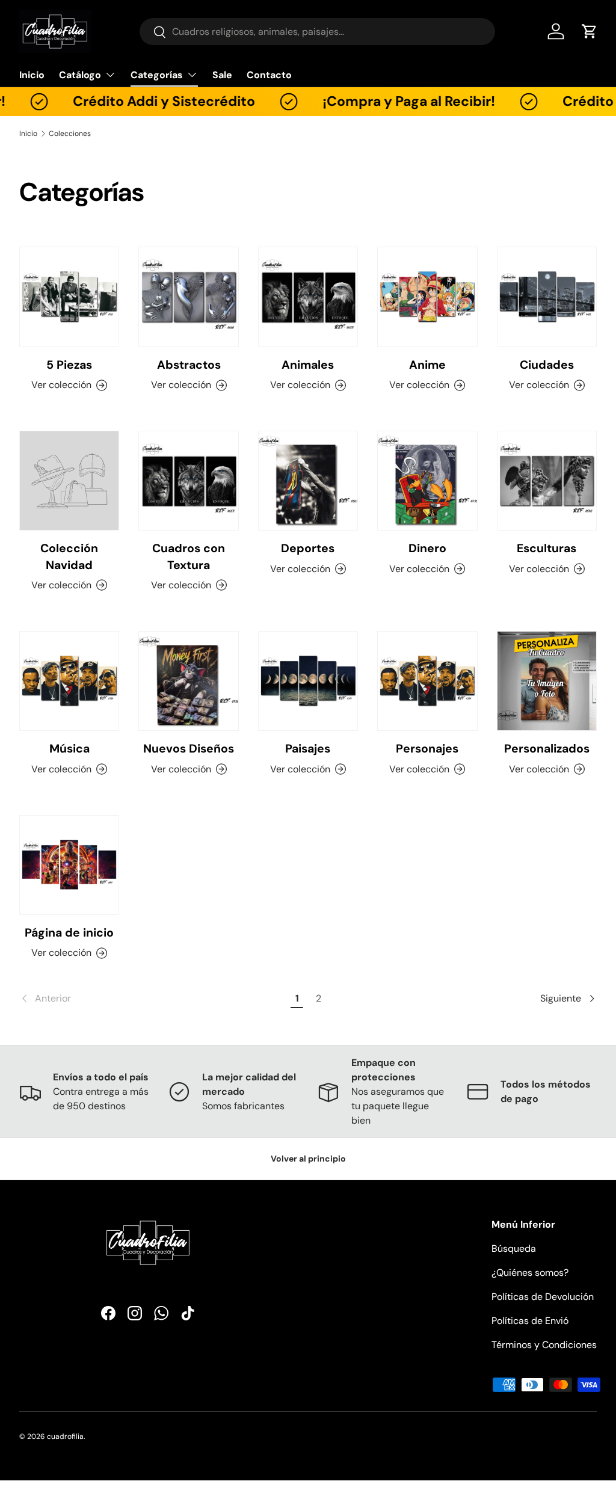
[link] (153, 998)
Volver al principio (308, 1158)
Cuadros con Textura (188, 556)
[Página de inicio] (69, 865)
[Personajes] (427, 681)
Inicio (32, 75)
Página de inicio (69, 932)
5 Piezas (69, 364)
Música (69, 748)
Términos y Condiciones (544, 1344)
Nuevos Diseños (188, 748)
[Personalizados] (546, 681)
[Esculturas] (546, 480)
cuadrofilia (65, 1436)
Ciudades (547, 364)
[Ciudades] (546, 296)
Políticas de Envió (529, 1320)
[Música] (69, 681)
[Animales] (308, 296)
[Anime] (427, 296)
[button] (589, 31)
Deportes (307, 548)
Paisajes (307, 748)
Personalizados (547, 748)
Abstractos (189, 364)
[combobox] (317, 31)
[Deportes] (308, 480)
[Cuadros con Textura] (188, 480)
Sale (222, 75)
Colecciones (70, 133)
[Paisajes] (308, 681)
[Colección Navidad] (69, 480)
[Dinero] (427, 480)
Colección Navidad (69, 556)
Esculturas (546, 548)
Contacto (269, 75)
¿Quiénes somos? (529, 1272)
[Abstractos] (188, 296)
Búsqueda (513, 1248)
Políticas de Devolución (542, 1296)
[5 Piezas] (69, 296)
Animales (308, 364)
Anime (427, 364)
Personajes (427, 748)
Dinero (427, 548)
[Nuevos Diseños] (188, 681)
